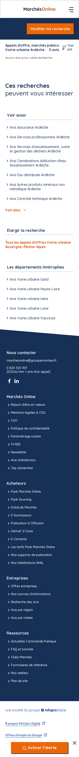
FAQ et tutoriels (22, 649)
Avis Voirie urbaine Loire (29, 308)
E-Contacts (19, 539)
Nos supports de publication (31, 555)
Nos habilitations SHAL (27, 563)
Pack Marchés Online (26, 492)
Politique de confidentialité (30, 428)
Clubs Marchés (21, 657)
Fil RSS (15, 444)
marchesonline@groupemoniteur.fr (32, 360)
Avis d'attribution (23, 460)
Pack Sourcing (21, 499)
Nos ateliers (19, 673)
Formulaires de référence (29, 665)
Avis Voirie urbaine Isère (29, 298)
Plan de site (19, 681)
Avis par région (22, 610)
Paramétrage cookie (26, 436)
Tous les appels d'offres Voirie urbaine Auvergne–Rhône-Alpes (38, 244)
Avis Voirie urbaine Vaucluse (32, 318)
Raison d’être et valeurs (28, 405)
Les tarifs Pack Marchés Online (33, 547)
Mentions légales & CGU (28, 413)
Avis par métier (22, 618)
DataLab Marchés (24, 507)
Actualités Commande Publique (33, 641)
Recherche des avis (25, 602)
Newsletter (18, 452)
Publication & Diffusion (27, 523)
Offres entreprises (24, 586)
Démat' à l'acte (22, 531)
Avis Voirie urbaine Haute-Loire (35, 289)
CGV (14, 420)
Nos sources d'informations (31, 594)
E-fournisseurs (21, 515)
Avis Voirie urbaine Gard (29, 279)
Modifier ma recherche (50, 29)
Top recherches (22, 468)
